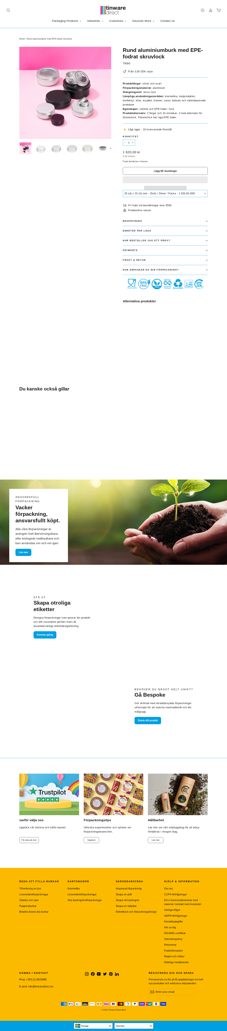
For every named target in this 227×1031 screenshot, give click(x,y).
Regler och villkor (174, 956)
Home (22, 39)
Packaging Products (65, 20)
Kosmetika (74, 888)
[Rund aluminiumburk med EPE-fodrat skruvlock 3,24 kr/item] (130, 325)
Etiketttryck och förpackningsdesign (136, 911)
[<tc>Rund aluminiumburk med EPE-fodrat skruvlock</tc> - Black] (128, 345)
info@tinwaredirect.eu (40, 986)
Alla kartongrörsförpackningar (85, 900)
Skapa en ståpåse (126, 906)
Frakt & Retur (134, 260)
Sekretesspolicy (173, 939)
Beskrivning (132, 221)
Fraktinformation (173, 950)
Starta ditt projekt (148, 720)
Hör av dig (170, 927)
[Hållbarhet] (178, 794)
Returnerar (170, 944)
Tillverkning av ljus (30, 888)
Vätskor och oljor (29, 900)
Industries (94, 20)
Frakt (125, 161)
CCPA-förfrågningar (175, 894)
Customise (116, 20)
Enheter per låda (137, 231)
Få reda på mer (29, 840)
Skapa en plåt (124, 894)
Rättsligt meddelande (176, 962)
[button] (165, 179)
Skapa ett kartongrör (127, 900)
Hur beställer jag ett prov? (146, 240)
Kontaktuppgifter (173, 921)
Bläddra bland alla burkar (34, 911)
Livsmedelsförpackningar (33, 894)
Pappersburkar (27, 906)
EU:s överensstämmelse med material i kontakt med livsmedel (182, 902)
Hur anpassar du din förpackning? (151, 270)
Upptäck (91, 840)
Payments (130, 250)
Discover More (142, 20)
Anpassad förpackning (129, 888)
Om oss (168, 888)
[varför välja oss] (49, 794)
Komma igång (45, 634)
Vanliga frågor (172, 910)
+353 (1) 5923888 (36, 979)
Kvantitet (131, 136)
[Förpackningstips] (113, 794)
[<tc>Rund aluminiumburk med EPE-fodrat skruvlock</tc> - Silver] (124, 345)
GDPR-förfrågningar (175, 915)
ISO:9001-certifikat (175, 933)
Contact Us (167, 20)
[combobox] (93, 1026)
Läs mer (23, 552)
